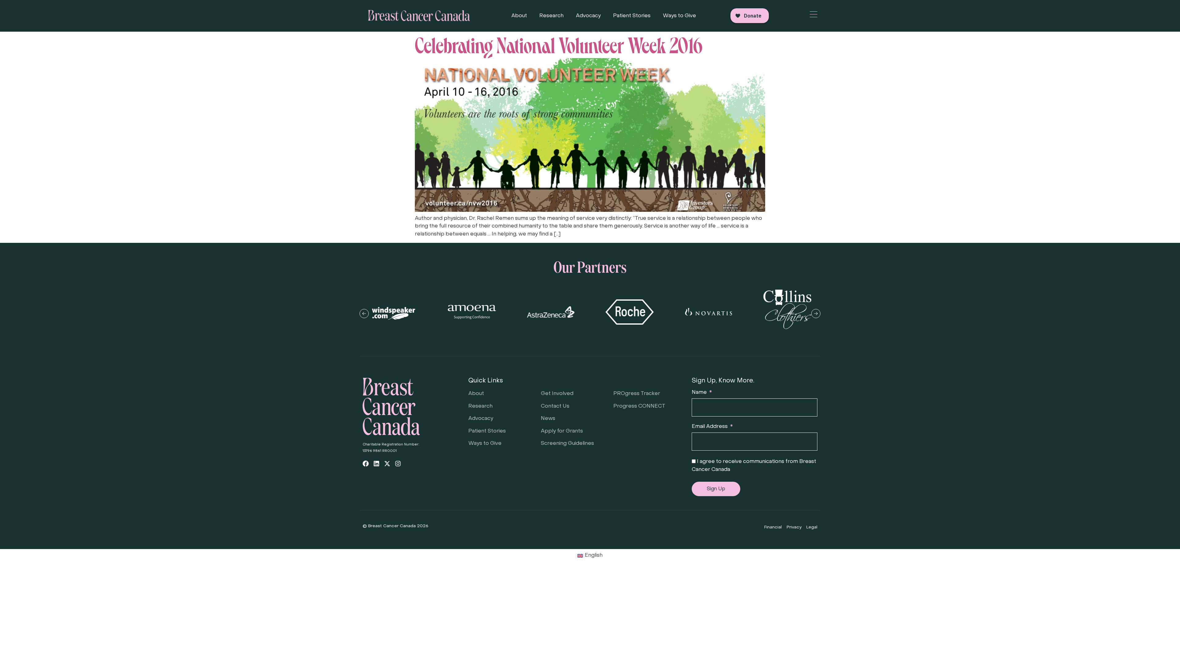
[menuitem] (590, 555)
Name (700, 392)
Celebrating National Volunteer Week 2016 (558, 43)
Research (551, 16)
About (519, 16)
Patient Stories (632, 16)
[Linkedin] (376, 463)
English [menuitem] (594, 555)
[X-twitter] (387, 463)
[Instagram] (398, 463)
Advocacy (588, 16)
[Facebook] (366, 463)
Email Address (710, 426)
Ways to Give (679, 16)
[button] (364, 313)
